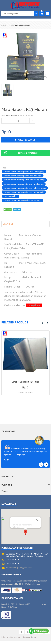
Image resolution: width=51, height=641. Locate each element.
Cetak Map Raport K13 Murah (25, 382)
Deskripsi (8, 224)
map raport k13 (10, 196)
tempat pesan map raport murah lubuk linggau (25, 188)
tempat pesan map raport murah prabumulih (24, 192)
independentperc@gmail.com (19, 567)
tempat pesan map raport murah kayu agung (24, 172)
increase (32, 121)
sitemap (33, 637)
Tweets (4, 491)
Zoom (45, 75)
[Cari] (36, 13)
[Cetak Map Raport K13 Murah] (25, 354)
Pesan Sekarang (25, 392)
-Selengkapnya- (20, 455)
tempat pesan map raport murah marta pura (23, 184)
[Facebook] (21, 632)
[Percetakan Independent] (25, 5)
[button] (25, 532)
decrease (4, 121)
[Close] (37, 520)
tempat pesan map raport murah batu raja (22, 176)
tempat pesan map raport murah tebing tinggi (24, 180)
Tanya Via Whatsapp (28, 152)
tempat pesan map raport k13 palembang (22, 200)
